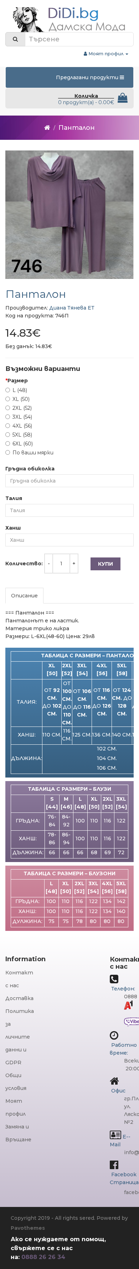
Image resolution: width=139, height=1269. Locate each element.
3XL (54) (22, 417)
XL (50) (21, 399)
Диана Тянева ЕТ (71, 308)
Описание (24, 595)
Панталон (76, 128)
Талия (13, 498)
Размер (17, 380)
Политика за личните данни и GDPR (19, 1037)
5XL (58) (22, 435)
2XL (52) (22, 408)
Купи (105, 564)
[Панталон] (69, 215)
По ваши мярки (32, 452)
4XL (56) (22, 426)
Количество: (24, 563)
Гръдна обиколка (30, 468)
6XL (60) (22, 443)
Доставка (19, 998)
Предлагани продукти (88, 77)
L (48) (19, 390)
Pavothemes (28, 1228)
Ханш (13, 528)
